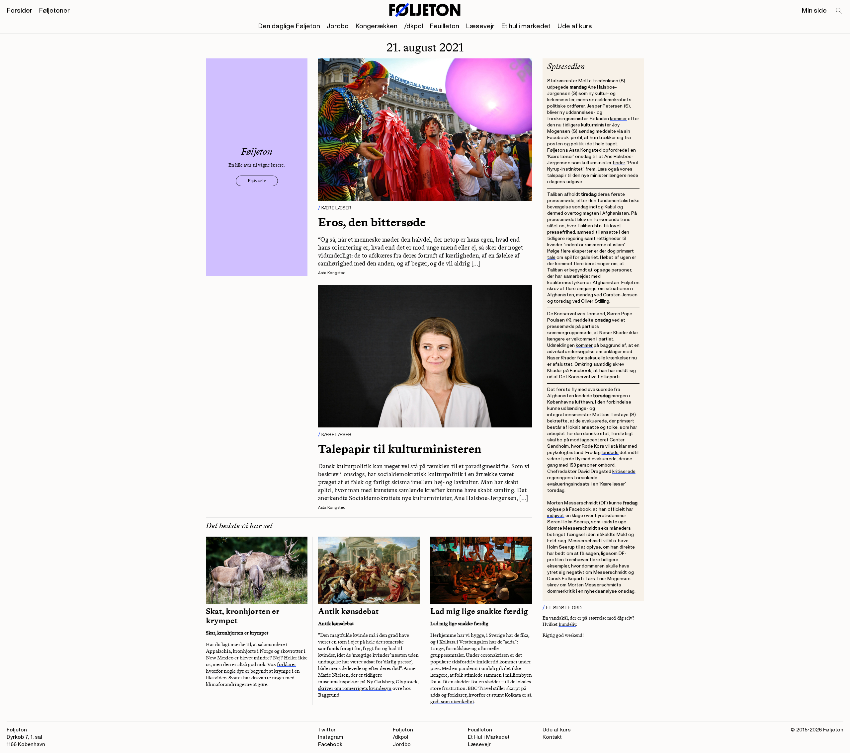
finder (619, 163)
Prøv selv (257, 181)
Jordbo (338, 26)
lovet (615, 226)
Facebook (330, 744)
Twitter (327, 729)
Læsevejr (480, 26)
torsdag (562, 301)
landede (610, 452)
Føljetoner (54, 10)
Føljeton (403, 729)
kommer (618, 118)
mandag (584, 295)
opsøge (602, 270)
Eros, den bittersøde (372, 222)
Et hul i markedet (526, 26)
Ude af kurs (574, 26)
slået (552, 226)
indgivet (555, 515)
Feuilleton (444, 26)
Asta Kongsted (332, 273)
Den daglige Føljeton (289, 26)
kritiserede (624, 471)
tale (551, 257)
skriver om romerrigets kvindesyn (354, 688)
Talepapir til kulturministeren (399, 449)
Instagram (330, 737)
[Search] (839, 11)
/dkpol (413, 26)
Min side (814, 10)
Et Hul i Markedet (489, 737)
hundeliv (567, 624)
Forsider (19, 10)
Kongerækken (376, 26)
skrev (553, 585)
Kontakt (552, 737)
